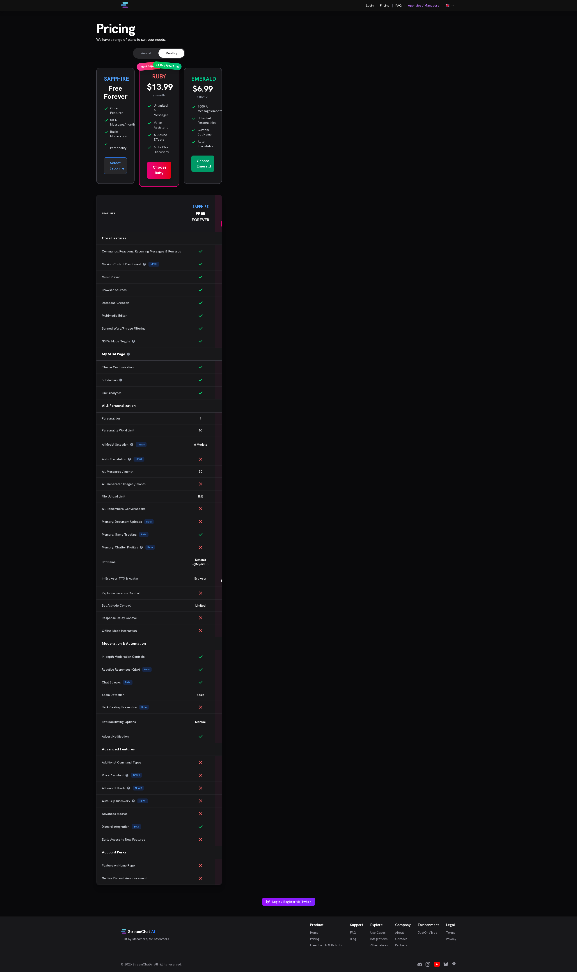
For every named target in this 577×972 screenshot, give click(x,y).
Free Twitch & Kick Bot (326, 945)
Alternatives (379, 945)
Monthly (171, 53)
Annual (146, 53)
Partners (401, 945)
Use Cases (378, 933)
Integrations (379, 939)
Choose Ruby (159, 170)
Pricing (384, 5)
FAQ (399, 5)
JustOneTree (427, 933)
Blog (353, 939)
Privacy (451, 939)
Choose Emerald (204, 163)
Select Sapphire (117, 165)
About (399, 933)
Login (370, 5)
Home (314, 933)
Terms (450, 933)
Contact (401, 939)
